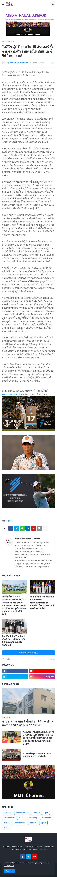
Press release (19, 823)
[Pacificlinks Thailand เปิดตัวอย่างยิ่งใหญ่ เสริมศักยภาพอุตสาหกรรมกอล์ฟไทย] (14, 626)
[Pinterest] (33, 528)
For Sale (36, 813)
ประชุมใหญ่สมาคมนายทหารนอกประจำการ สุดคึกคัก (37, 754)
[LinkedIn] (27, 528)
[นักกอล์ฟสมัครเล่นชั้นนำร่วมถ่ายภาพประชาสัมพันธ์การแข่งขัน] (42, 587)
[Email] (39, 528)
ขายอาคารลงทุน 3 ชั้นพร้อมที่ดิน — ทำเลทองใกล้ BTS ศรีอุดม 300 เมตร (27, 723)
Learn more (9, 866)
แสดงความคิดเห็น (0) (28, 653)
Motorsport (46, 818)
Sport (43, 823)
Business (7, 813)
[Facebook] (10, 528)
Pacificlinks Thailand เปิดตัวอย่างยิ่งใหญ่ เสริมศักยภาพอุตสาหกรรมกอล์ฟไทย (14, 640)
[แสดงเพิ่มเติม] (45, 528)
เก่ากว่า (51, 659)
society (33, 823)
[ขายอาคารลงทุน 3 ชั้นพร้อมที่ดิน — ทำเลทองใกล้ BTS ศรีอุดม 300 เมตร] (28, 701)
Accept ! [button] (9, 871)
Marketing (33, 818)
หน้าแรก (5, 42)
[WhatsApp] (22, 528)
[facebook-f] (15, 671)
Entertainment (22, 813)
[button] (3, 3)
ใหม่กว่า (6, 659)
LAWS (21, 818)
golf (12, 42)
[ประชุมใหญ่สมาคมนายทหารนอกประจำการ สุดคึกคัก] (11, 755)
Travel (6, 828)
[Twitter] (16, 528)
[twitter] (15, 676)
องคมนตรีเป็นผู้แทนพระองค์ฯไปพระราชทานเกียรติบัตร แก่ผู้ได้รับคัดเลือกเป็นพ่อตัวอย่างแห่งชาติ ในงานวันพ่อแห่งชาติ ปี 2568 (38, 738)
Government (9, 818)
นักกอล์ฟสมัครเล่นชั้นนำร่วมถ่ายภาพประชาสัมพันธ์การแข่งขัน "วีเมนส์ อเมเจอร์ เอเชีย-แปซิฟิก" (42, 602)
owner (6, 823)
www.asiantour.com (13, 394)
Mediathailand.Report (27, 538)
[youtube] (42, 671)
